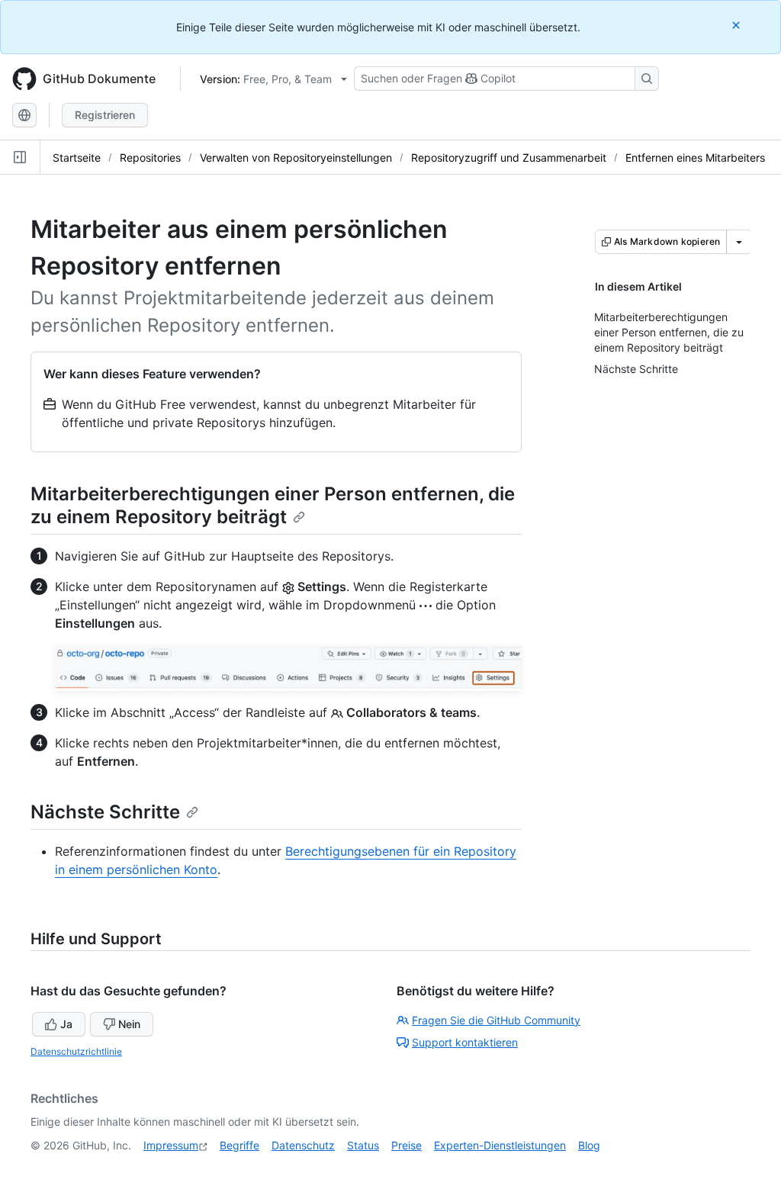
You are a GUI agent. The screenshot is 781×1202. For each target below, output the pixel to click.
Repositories (150, 157)
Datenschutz (303, 1145)
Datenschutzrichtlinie (76, 1051)
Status (363, 1145)
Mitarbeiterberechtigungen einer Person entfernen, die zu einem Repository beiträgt (273, 505)
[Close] (737, 25)
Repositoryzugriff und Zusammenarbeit (508, 157)
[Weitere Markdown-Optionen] (739, 242)
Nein (129, 1023)
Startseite (77, 157)
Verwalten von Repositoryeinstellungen (296, 157)
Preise (406, 1145)
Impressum (170, 1145)
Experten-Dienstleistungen (500, 1145)
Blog (589, 1145)
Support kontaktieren (465, 1042)
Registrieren (105, 114)
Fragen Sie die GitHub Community (496, 1020)
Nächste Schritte (105, 812)
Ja (66, 1023)
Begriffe (239, 1145)
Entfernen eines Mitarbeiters (695, 157)
